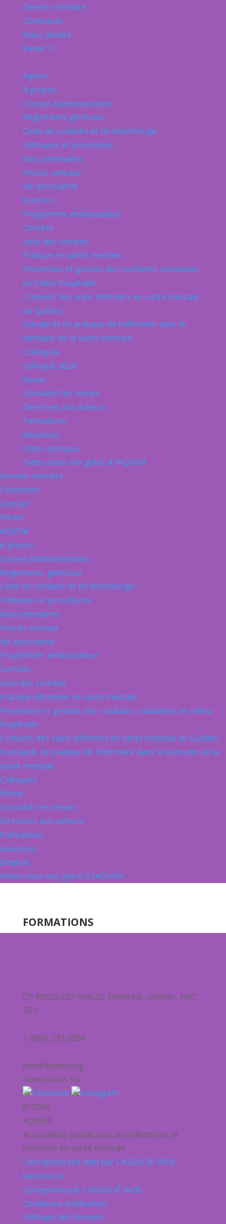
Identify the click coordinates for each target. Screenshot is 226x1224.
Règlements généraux (63, 116)
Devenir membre (54, 6)
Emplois (15, 861)
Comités (38, 227)
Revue (34, 379)
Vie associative (50, 185)
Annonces (41, 434)
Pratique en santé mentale (72, 254)
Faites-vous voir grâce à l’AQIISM (84, 461)
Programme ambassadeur (72, 213)
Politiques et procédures (68, 144)
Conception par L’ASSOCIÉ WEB (82, 1189)
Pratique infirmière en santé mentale (68, 696)
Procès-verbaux (52, 172)
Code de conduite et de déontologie (90, 130)
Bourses (38, 199)
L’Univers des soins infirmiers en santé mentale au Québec (109, 737)
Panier (38, 47)
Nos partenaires (53, 158)
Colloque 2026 (49, 365)
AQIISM (14, 530)
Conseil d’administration (67, 103)
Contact (15, 503)
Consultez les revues (61, 392)
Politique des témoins (63, 1216)
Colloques (41, 351)
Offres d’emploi (51, 448)
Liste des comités (56, 241)
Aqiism (35, 75)
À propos (40, 89)
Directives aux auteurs (64, 406)
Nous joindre (47, 34)
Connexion (43, 20)
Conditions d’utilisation (65, 1203)
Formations (44, 420)
